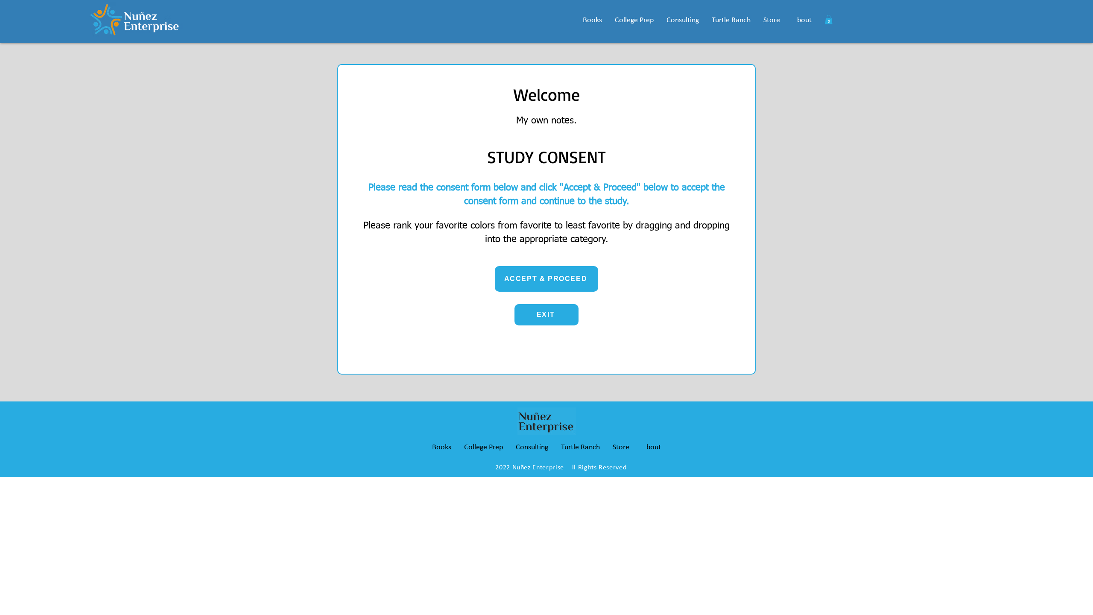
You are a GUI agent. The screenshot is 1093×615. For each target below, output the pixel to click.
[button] (592, 20)
